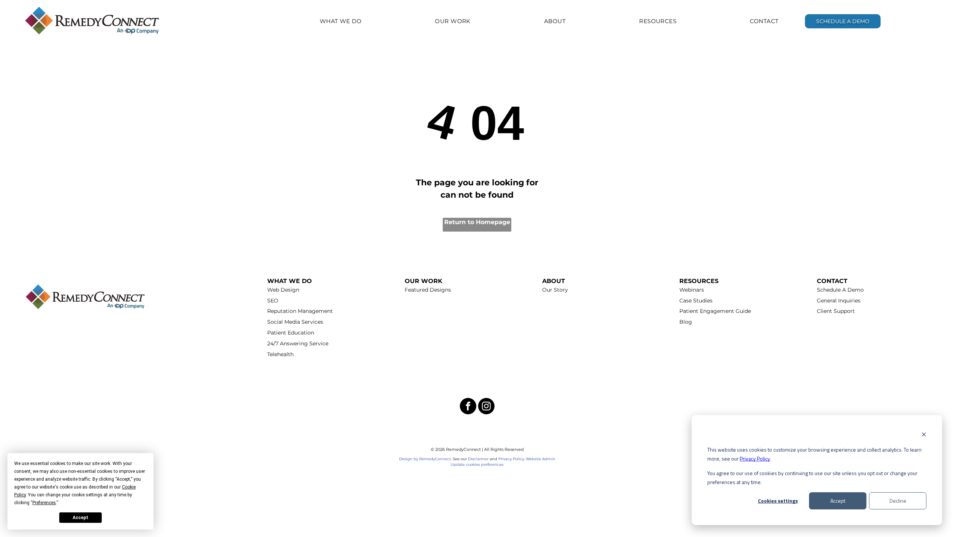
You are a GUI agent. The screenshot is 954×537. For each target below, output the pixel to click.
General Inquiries (838, 300)
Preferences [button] (44, 502)
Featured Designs (428, 289)
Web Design (283, 289)
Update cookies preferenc (475, 464)
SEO (272, 300)
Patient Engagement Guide (715, 311)
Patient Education (290, 332)
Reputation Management (300, 311)
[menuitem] (340, 21)
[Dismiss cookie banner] (923, 435)
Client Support (836, 311)
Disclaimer (478, 458)
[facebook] (468, 407)
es (501, 464)
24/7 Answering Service (297, 343)
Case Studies (696, 300)
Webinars (691, 289)
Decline (898, 501)
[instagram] (486, 407)
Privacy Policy (755, 458)
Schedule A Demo (840, 289)
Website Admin (540, 458)
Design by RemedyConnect (425, 458)
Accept (837, 501)
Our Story (555, 289)
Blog (685, 321)
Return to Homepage (477, 222)
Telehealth (280, 354)
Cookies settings (778, 501)
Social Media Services (295, 321)
